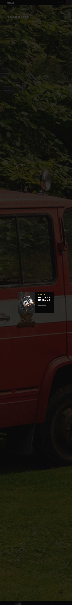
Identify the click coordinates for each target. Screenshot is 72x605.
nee (48, 304)
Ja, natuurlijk (42, 304)
